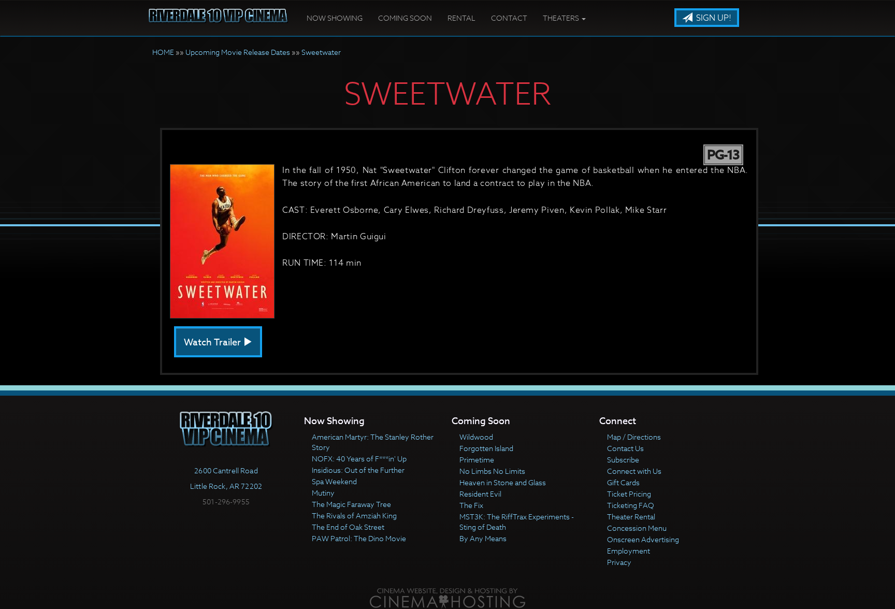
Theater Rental (631, 516)
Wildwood (476, 437)
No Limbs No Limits (492, 471)
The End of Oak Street (348, 527)
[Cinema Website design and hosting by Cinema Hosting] (447, 597)
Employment (628, 551)
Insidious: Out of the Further (358, 470)
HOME (163, 52)
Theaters (562, 18)
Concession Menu (637, 528)
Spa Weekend (334, 481)
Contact (509, 18)
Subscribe (623, 460)
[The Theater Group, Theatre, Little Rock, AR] (226, 520)
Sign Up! (712, 18)
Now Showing (335, 18)
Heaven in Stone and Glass (502, 482)
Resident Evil (480, 494)
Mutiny (323, 493)
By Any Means (483, 538)
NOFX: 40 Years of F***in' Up (359, 458)
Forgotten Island (486, 448)
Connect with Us (634, 471)
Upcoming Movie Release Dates (237, 52)
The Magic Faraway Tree (351, 504)
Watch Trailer (213, 343)
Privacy (619, 562)
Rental (461, 18)
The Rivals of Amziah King (354, 515)
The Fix (471, 505)
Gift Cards (623, 482)
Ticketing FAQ (630, 505)
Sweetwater (321, 52)
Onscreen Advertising (643, 539)
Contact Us (625, 448)
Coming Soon (405, 18)
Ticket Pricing (629, 494)
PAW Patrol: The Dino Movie (359, 538)
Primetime (476, 460)
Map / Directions (634, 437)
